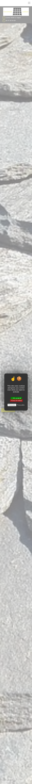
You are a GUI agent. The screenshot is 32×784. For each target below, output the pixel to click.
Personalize (11, 405)
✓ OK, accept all (16, 398)
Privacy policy (21, 405)
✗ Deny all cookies (16, 400)
